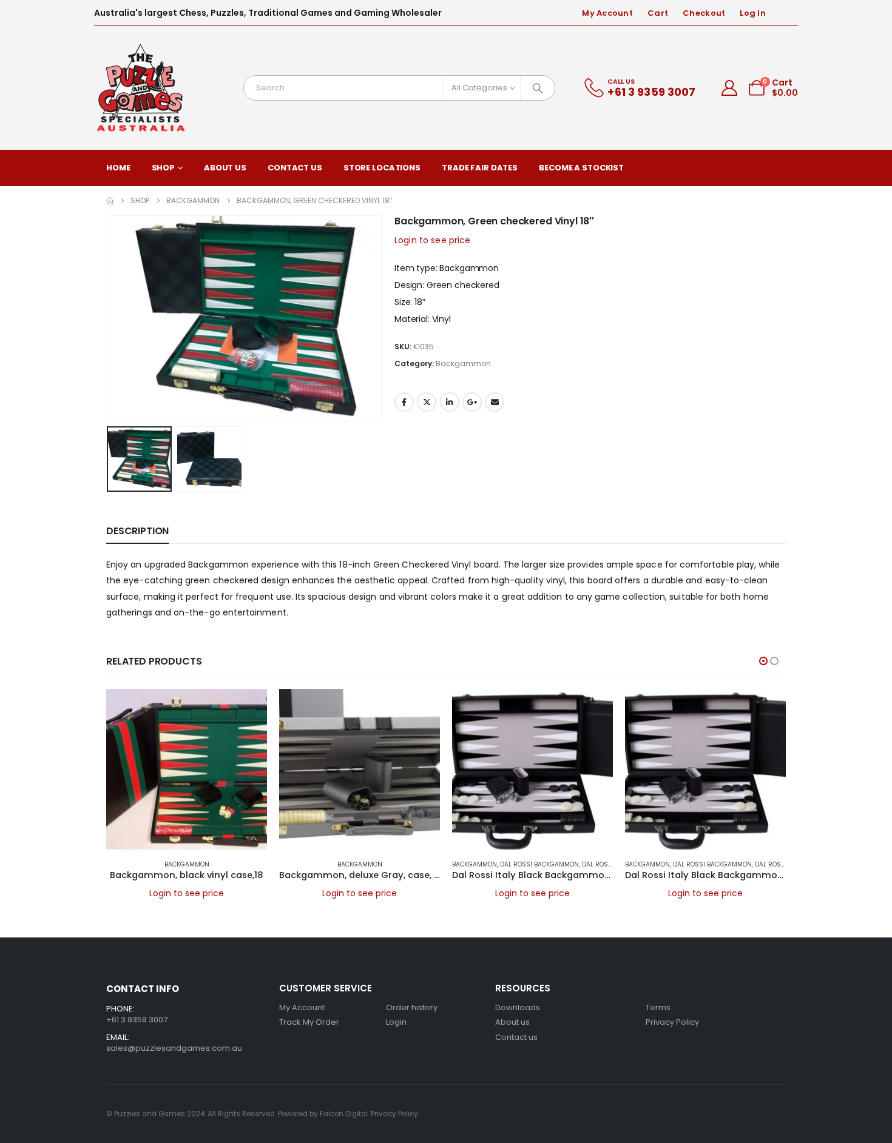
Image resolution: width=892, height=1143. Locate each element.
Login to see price (432, 240)
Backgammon (463, 363)
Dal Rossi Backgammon (539, 864)
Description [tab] (137, 531)
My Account (607, 13)
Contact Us (295, 167)
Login (396, 1022)
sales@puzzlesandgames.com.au (174, 1048)
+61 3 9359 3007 (136, 1019)
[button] (109, 318)
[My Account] (729, 88)
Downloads (517, 1007)
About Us (225, 167)
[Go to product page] (186, 769)
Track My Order (309, 1022)
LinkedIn (449, 402)
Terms (658, 1007)
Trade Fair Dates (480, 167)
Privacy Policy (672, 1022)
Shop (163, 167)
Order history (412, 1007)
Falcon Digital (344, 1114)
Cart (657, 13)
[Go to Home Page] (109, 200)
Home (118, 167)
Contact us (516, 1037)
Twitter (426, 402)
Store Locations (382, 167)
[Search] (538, 88)
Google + (472, 402)
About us (512, 1022)
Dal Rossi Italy (606, 864)
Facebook (404, 402)
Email (494, 402)
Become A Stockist (581, 167)
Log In (753, 13)
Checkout (704, 13)
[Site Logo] (141, 87)
